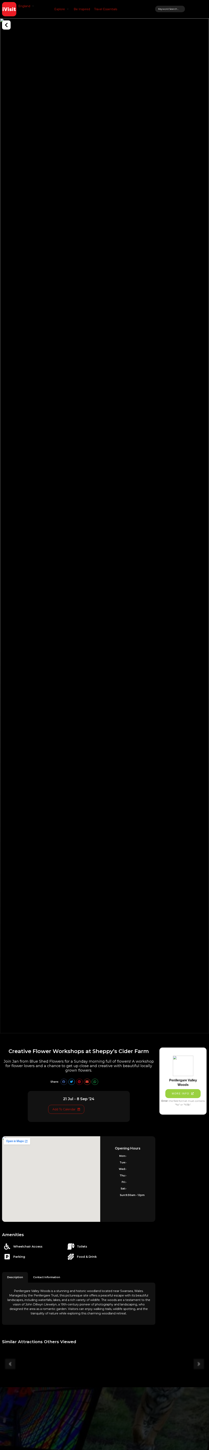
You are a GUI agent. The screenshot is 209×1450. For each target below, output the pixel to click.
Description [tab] (15, 1277)
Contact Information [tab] (46, 1277)
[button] (26, 6)
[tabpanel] (78, 1304)
